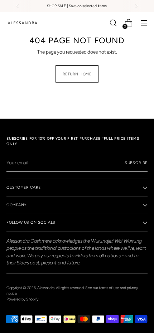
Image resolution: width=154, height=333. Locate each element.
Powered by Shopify (22, 299)
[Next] (136, 6)
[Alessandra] (22, 22)
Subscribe (136, 162)
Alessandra (45, 287)
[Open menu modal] (143, 23)
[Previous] (17, 6)
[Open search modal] (113, 23)
